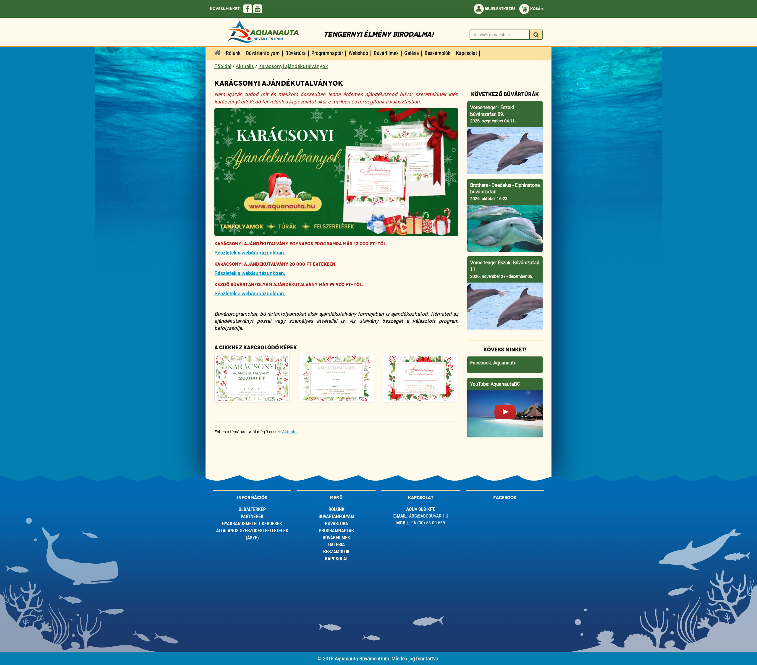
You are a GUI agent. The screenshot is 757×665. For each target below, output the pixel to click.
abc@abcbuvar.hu (428, 516)
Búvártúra (336, 523)
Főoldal (222, 66)
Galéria (336, 544)
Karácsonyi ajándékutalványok (293, 66)
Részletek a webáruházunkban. (249, 252)
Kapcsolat (336, 558)
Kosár (536, 9)
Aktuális (245, 66)
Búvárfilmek (336, 537)
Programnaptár (336, 530)
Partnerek (252, 516)
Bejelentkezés (499, 9)
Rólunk (336, 509)
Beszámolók (336, 551)
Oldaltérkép (252, 509)
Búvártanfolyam (336, 516)
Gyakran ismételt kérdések (252, 523)
